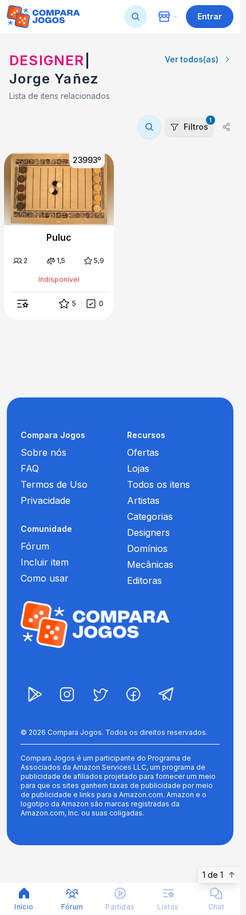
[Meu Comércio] (167, 16)
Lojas (138, 468)
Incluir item (45, 562)
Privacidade (45, 500)
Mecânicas (150, 564)
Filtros (198, 125)
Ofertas (143, 452)
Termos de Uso (54, 484)
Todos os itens (158, 484)
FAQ (30, 468)
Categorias (150, 516)
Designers (148, 532)
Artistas (143, 500)
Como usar (45, 578)
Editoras (144, 580)
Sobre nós (43, 452)
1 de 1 (213, 875)
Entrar (209, 16)
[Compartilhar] (226, 127)
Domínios (147, 548)
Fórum (35, 546)
